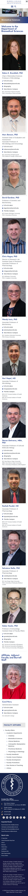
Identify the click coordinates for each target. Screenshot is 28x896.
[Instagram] (4, 817)
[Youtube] (10, 817)
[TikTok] (7, 817)
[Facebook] (14, 817)
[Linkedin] (21, 817)
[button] (26, 1)
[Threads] (24, 817)
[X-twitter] (17, 817)
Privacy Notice (18, 892)
